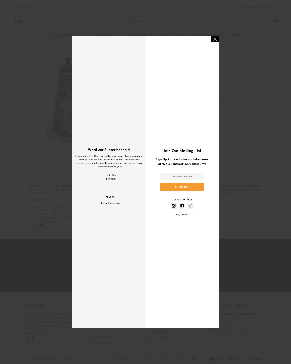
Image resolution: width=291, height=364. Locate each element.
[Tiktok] (190, 206)
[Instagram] (173, 206)
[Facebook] (182, 206)
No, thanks (182, 214)
